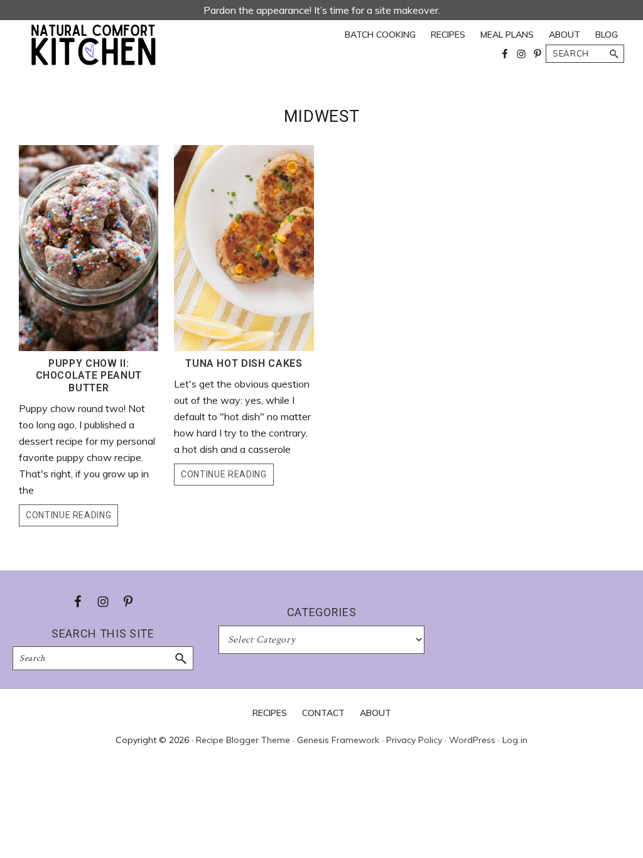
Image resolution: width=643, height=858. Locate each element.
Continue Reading (68, 515)
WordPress (472, 740)
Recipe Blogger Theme (243, 740)
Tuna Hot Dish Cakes (243, 363)
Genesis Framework (338, 740)
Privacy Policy (414, 740)
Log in (514, 740)
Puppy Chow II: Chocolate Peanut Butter (89, 375)
